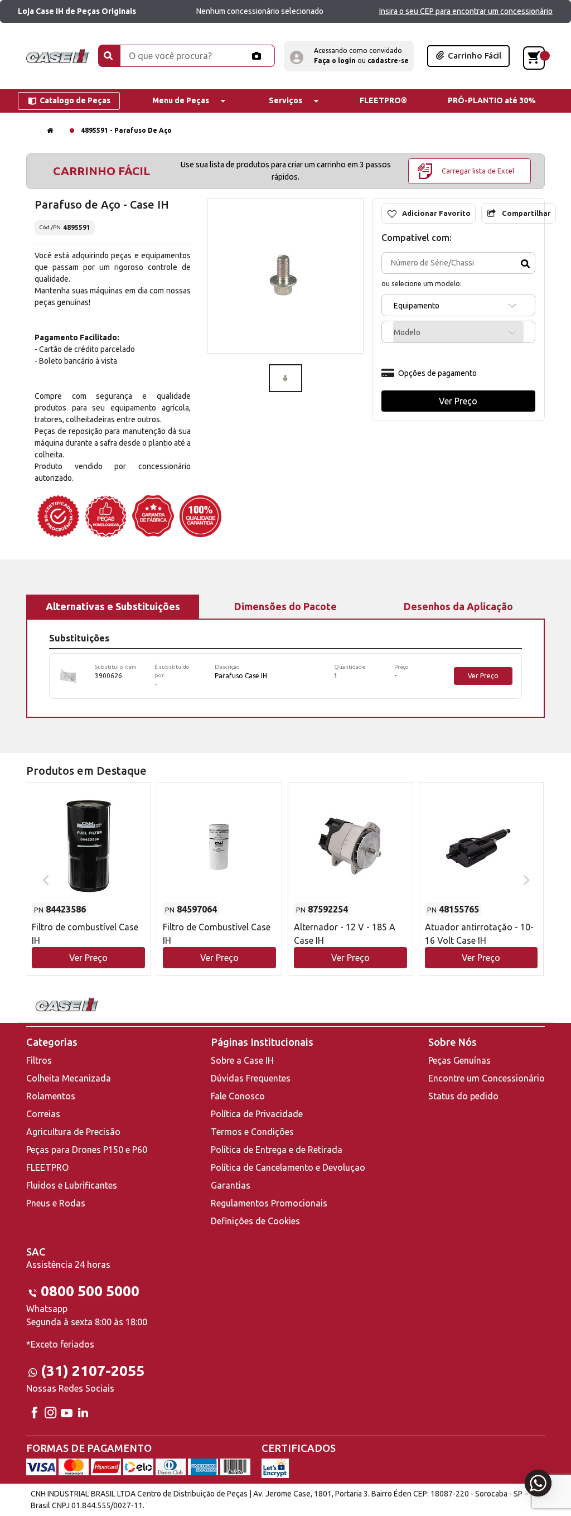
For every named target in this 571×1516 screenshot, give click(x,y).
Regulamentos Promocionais (269, 1203)
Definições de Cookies (255, 1221)
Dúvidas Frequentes (251, 1078)
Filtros (39, 1060)
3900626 (108, 675)
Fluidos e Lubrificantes (71, 1185)
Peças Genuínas (459, 1060)
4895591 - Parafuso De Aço (126, 130)
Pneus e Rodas (55, 1203)
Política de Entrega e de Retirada (276, 1150)
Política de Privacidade (257, 1114)
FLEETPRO (47, 1167)
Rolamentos (50, 1096)
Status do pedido (463, 1096)
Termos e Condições (252, 1132)
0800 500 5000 (90, 1291)
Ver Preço (483, 675)
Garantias (230, 1185)
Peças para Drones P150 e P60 (86, 1150)
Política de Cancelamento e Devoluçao (288, 1167)
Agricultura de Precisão (73, 1132)
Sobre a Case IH (242, 1060)
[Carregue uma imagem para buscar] (256, 56)
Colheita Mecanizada (68, 1078)
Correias (43, 1114)
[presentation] (44, 879)
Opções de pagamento (437, 373)
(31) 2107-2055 (92, 1371)
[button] (349, 56)
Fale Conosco (238, 1096)
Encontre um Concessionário (486, 1078)
